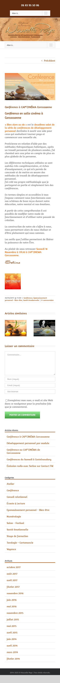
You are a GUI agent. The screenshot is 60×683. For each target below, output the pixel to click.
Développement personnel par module (28, 443)
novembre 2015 (15, 612)
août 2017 (12, 573)
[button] (7, 328)
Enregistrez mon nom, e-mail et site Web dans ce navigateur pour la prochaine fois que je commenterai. (29, 404)
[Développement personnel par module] (16, 321)
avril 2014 (12, 645)
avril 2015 (12, 632)
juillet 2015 (13, 619)
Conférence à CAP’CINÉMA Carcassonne (28, 436)
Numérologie (14, 516)
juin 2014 (11, 639)
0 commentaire (47, 300)
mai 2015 (11, 626)
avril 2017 (12, 580)
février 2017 (13, 586)
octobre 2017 (13, 567)
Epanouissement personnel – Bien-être (28, 509)
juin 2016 (11, 599)
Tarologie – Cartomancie (20, 542)
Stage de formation (17, 536)
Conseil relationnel (17, 496)
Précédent (49, 60)
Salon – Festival (15, 523)
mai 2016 (11, 606)
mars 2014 (12, 652)
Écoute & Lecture (16, 503)
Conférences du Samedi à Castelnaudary (29, 459)
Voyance (11, 549)
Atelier (10, 483)
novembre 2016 (15, 593)
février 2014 (13, 658)
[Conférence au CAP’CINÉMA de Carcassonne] (44, 321)
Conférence (28, 298)
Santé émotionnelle (31, 300)
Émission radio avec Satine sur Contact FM (30, 466)
